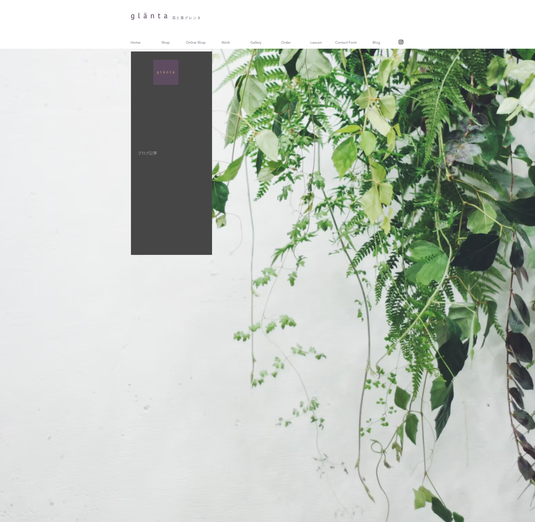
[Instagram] (401, 42)
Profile (143, 142)
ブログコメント (151, 164)
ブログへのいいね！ (155, 175)
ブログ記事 (147, 153)
